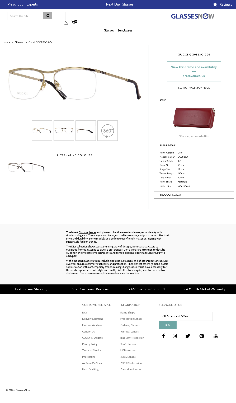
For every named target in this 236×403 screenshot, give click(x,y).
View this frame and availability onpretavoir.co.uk (194, 71)
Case (163, 100)
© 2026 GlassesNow (18, 390)
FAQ (84, 312)
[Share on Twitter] (231, 68)
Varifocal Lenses (129, 331)
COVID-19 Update (92, 337)
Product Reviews (171, 194)
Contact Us (88, 331)
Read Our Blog (90, 369)
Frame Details (168, 145)
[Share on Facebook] (231, 60)
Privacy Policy (89, 344)
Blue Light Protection (132, 337)
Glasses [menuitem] (109, 30)
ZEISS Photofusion (131, 363)
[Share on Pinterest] (231, 77)
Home (7, 42)
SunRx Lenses (128, 344)
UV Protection (128, 350)
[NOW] (47, 15)
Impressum (88, 356)
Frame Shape (127, 312)
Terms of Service (91, 350)
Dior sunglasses (87, 232)
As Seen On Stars (92, 363)
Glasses (19, 42)
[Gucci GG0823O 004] (42, 130)
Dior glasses (129, 267)
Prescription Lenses (131, 318)
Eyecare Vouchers (92, 325)
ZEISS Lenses (128, 356)
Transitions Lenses (130, 369)
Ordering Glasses (130, 325)
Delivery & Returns (92, 318)
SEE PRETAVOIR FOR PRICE (194, 87)
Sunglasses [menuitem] (124, 30)
